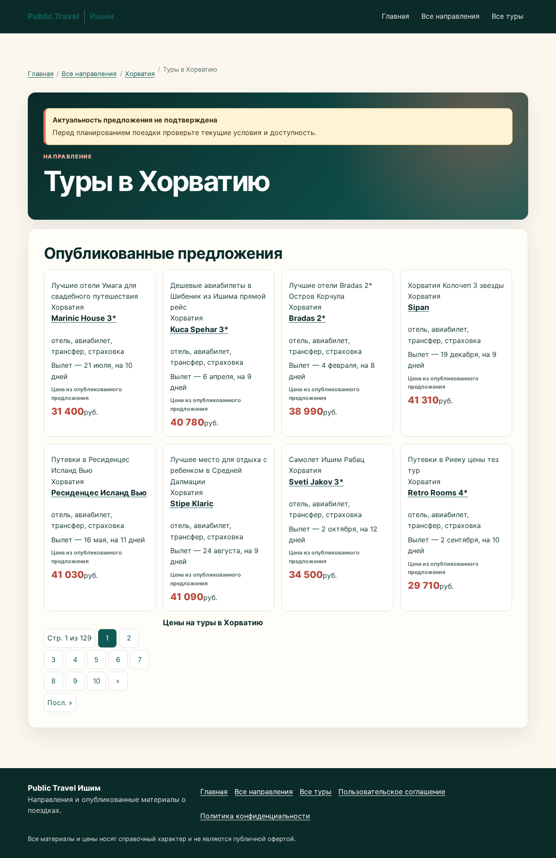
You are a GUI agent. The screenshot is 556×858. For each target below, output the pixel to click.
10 (96, 680)
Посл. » (60, 702)
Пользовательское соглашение (391, 791)
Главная (395, 16)
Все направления (450, 16)
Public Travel (71, 16)
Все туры (507, 16)
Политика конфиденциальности (255, 816)
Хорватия (140, 74)
